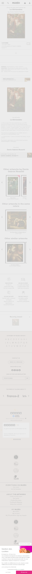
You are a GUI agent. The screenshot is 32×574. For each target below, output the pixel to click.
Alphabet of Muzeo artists (16, 335)
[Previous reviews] (1, 430)
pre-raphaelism (12, 134)
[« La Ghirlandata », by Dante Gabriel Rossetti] (15, 322)
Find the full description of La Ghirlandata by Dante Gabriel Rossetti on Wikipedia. (14, 141)
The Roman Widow (15, 265)
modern (20, 132)
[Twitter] (19, 370)
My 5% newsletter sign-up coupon (16, 515)
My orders (16, 511)
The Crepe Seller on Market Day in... (18, 233)
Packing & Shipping (16, 502)
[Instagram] (15, 370)
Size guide (16, 498)
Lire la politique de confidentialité (9, 567)
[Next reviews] (31, 430)
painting (12, 132)
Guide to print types (16, 496)
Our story (16, 487)
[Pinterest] (17, 370)
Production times (16, 500)
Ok (27, 378)
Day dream (13, 198)
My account (16, 513)
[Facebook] (12, 370)
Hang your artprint (16, 504)
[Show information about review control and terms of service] (25, 418)
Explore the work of (9, 155)
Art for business (16, 489)
